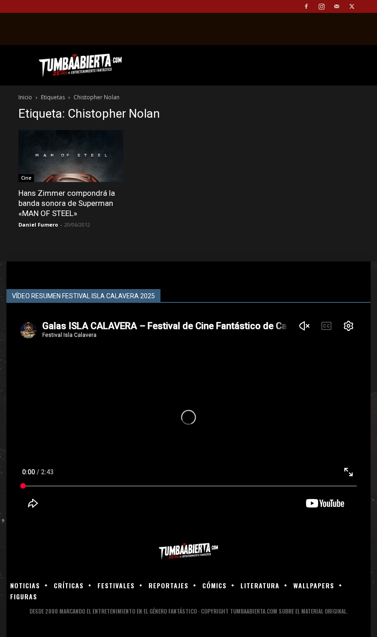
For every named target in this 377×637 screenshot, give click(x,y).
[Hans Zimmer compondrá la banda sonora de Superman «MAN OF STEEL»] (70, 156)
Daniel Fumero (38, 224)
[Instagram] (321, 6)
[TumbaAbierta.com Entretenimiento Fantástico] (188, 551)
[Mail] (336, 6)
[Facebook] (306, 6)
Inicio (25, 97)
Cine (26, 178)
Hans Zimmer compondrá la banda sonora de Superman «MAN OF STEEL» (66, 203)
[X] (352, 6)
